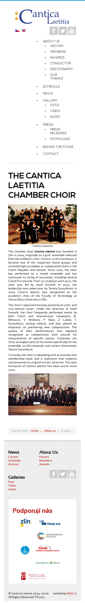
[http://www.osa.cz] (25, 550)
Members (45, 460)
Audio (12, 489)
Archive (13, 464)
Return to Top (71, 592)
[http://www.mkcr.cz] (49, 536)
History (44, 457)
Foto (11, 482)
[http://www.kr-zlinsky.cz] (49, 522)
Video (12, 485)
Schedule (14, 460)
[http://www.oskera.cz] (47, 562)
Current (13, 457)
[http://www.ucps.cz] (47, 549)
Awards (44, 464)
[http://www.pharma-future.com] (33, 576)
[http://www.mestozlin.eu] (26, 522)
